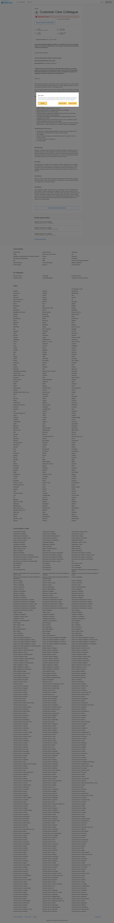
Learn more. (72, 99)
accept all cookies (72, 103)
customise (42, 103)
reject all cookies (62, 103)
